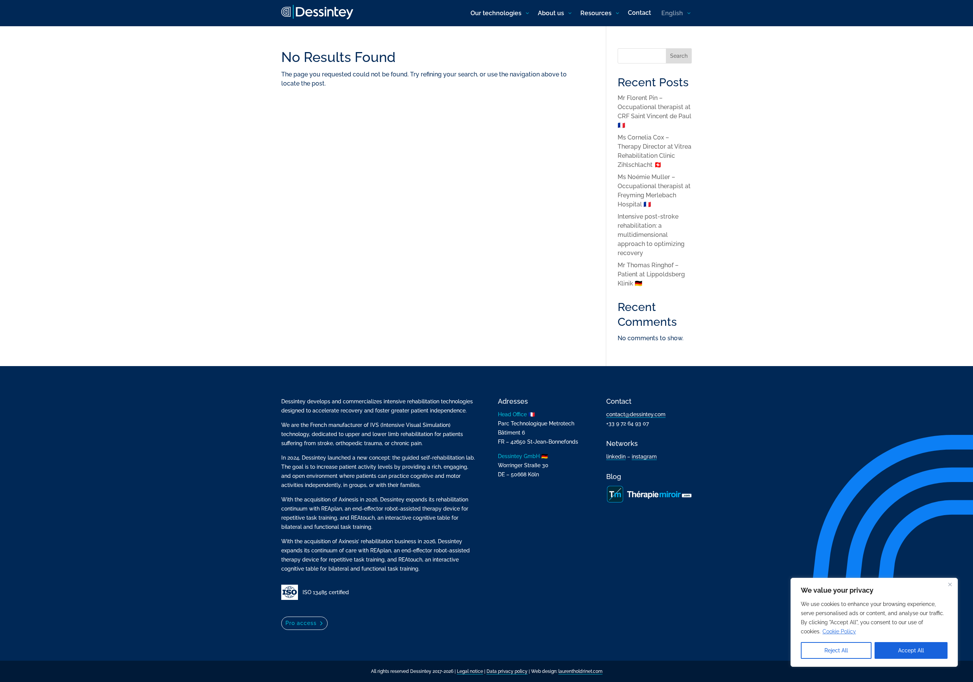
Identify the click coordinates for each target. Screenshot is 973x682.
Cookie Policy (839, 631)
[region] (874, 622)
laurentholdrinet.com (580, 671)
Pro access (301, 623)
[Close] (949, 584)
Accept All (911, 650)
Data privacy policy (507, 671)
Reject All (836, 650)
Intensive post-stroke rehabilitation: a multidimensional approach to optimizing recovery (651, 235)
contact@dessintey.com (636, 414)
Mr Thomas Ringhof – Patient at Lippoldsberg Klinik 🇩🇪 (651, 274)
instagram (644, 457)
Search (679, 56)
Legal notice (470, 671)
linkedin (616, 457)
